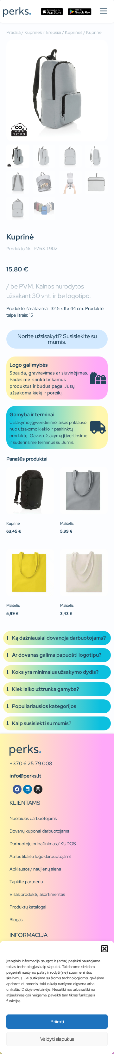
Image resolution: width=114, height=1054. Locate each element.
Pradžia (13, 32)
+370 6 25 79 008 (31, 763)
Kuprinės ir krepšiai (42, 32)
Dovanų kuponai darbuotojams (39, 831)
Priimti (57, 1022)
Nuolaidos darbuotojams (33, 818)
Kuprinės (73, 32)
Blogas (16, 919)
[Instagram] (38, 789)
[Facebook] (17, 789)
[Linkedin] (27, 789)
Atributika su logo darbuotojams (40, 856)
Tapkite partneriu (26, 881)
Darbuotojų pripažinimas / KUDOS (43, 843)
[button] (104, 949)
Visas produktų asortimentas (37, 894)
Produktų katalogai (28, 907)
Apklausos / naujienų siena (35, 869)
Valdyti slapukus (57, 1039)
